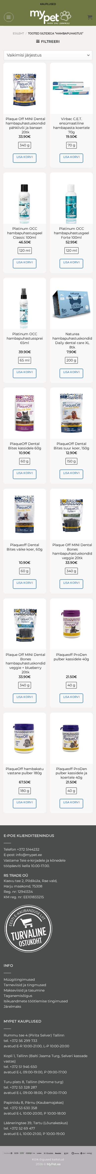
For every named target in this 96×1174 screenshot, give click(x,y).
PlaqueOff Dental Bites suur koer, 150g (71, 446)
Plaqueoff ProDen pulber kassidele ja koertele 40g (71, 773)
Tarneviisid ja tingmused (25, 985)
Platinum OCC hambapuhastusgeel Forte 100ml (71, 233)
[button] (9, 17)
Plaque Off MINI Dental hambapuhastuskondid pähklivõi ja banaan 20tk (25, 125)
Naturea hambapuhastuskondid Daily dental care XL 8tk (72, 340)
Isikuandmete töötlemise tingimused (36, 1001)
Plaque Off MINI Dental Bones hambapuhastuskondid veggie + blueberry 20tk (25, 663)
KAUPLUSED (48, 4)
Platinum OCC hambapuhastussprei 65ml (25, 338)
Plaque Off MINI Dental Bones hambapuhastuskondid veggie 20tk (72, 551)
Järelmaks (12, 1006)
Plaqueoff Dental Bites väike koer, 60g (25, 547)
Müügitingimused (19, 979)
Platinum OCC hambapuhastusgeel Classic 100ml (24, 233)
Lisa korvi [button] (24, 157)
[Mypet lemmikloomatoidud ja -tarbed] (50, 17)
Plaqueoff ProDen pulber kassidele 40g (71, 657)
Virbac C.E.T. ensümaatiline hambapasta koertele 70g (71, 125)
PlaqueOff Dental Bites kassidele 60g (24, 446)
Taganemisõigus (18, 996)
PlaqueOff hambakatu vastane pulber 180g (25, 771)
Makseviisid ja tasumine (24, 990)
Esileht (18, 33)
